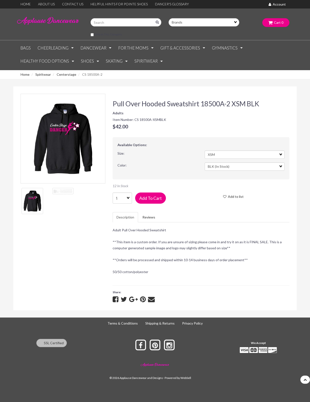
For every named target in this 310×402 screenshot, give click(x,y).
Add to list (235, 196)
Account (278, 4)
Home (25, 74)
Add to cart (150, 198)
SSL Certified (53, 343)
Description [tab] (125, 217)
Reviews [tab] (148, 217)
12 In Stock (120, 186)
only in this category (108, 34)
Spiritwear (43, 74)
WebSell (185, 378)
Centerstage (66, 74)
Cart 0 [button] (277, 22)
